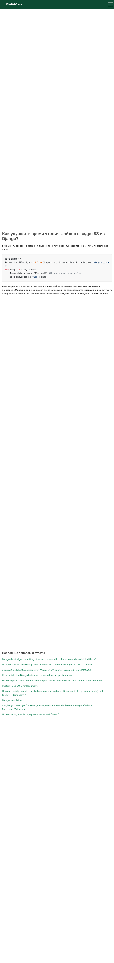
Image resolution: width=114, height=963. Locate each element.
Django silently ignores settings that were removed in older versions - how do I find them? (49, 659)
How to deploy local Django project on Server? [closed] (30, 714)
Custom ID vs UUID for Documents (20, 685)
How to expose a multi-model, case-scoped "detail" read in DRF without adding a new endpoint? (52, 680)
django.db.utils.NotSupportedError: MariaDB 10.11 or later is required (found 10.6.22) (46, 670)
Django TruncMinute (13, 700)
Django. (14, 4)
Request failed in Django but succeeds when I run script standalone (37, 675)
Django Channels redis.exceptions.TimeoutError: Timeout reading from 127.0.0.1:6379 (47, 664)
